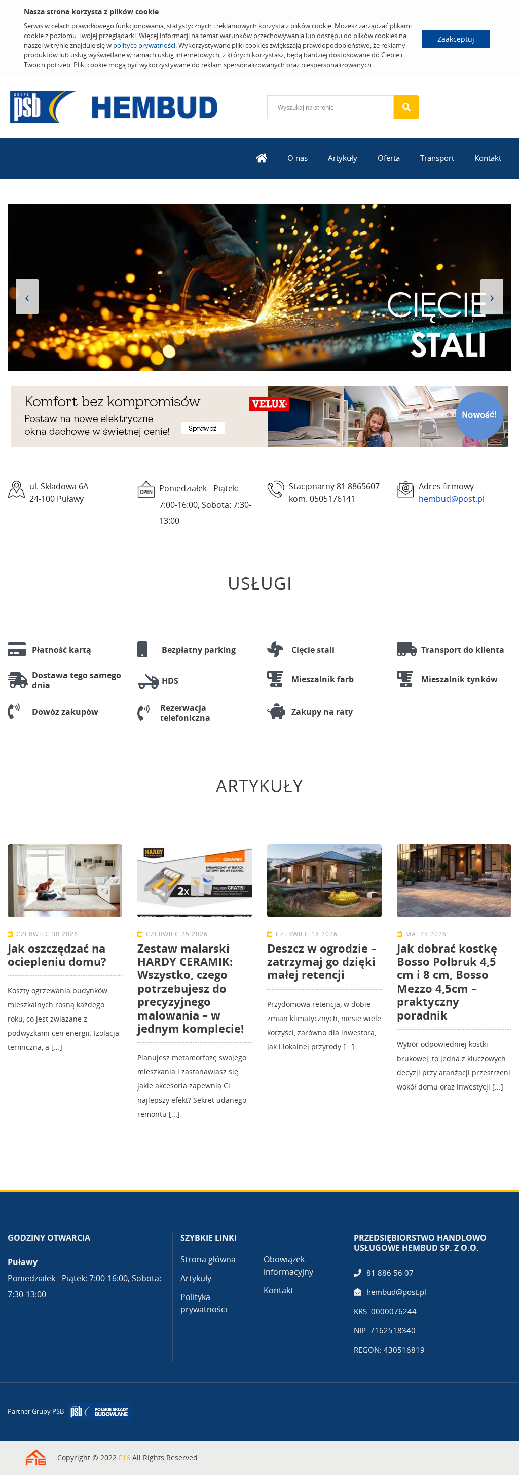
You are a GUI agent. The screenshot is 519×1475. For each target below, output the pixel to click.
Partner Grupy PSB (36, 1411)
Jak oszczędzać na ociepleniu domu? (57, 954)
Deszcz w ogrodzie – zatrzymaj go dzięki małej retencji (322, 961)
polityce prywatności (144, 45)
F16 (124, 1457)
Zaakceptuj (455, 39)
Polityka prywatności (203, 1303)
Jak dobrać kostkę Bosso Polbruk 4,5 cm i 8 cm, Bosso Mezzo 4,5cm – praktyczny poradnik (447, 981)
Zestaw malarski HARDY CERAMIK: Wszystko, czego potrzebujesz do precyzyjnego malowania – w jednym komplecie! (190, 988)
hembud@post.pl (452, 498)
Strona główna (208, 1259)
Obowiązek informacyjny (288, 1265)
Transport (437, 158)
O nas (297, 158)
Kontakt (487, 158)
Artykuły (342, 158)
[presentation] (27, 296)
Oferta (389, 158)
